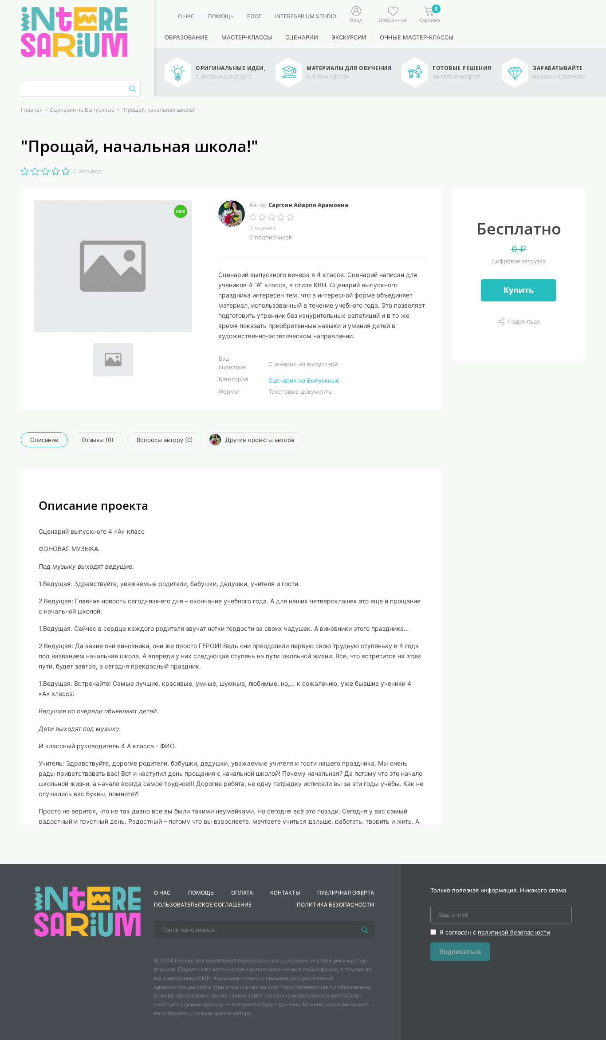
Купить (519, 290)
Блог (254, 16)
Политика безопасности (335, 904)
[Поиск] (365, 929)
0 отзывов (87, 171)
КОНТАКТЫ (285, 892)
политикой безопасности (514, 932)
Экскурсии (348, 37)
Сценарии (301, 37)
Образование (186, 37)
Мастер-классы (246, 37)
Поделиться (524, 321)
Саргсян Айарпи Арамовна (308, 205)
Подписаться (460, 951)
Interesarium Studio (305, 16)
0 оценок (262, 227)
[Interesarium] (87, 911)
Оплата (242, 892)
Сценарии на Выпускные (303, 380)
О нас (186, 16)
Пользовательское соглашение (203, 904)
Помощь (221, 16)
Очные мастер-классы (416, 37)
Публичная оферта (345, 892)
